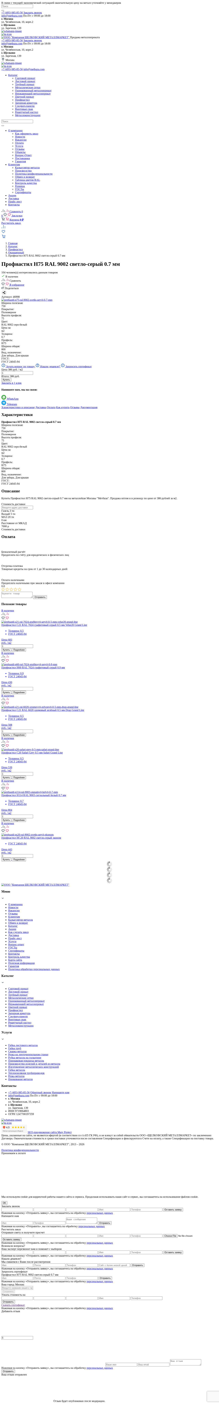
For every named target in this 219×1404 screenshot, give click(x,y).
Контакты (14, 953)
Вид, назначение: (11, 352)
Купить (6, 379)
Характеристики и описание (18, 407)
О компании (15, 904)
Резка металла (16, 1076)
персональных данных (100, 1212)
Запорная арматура (19, 1013)
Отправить (40, 597)
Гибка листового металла (23, 1045)
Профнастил (15, 1010)
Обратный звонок (40, 1092)
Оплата (51, 407)
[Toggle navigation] (2, 125)
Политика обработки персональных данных (34, 969)
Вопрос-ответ (16, 944)
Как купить (62, 407)
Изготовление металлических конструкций (33, 1066)
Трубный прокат (18, 994)
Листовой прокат (18, 991)
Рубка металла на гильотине (24, 1057)
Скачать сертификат (13, 1305)
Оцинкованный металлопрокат (26, 1000)
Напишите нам (60, 1092)
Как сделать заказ (18, 932)
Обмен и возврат (18, 922)
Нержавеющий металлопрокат (26, 1004)
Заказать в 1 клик (11, 383)
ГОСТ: (5, 358)
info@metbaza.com (11, 15)
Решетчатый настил (19, 1022)
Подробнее (19, 650)
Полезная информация (21, 963)
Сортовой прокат (18, 988)
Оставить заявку (173, 1209)
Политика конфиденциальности (20, 1150)
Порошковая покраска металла (26, 1060)
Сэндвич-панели (18, 1016)
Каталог (13, 926)
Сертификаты (16, 950)
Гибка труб (14, 1048)
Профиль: (7, 340)
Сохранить (8, 1291)
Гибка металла (16, 1069)
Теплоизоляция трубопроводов (26, 1073)
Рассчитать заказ (11, 223)
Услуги (12, 941)
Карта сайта (15, 959)
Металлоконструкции (21, 1025)
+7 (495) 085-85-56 (12, 12)
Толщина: (7, 333)
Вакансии (14, 910)
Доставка (40, 407)
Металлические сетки (21, 997)
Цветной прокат (17, 1007)
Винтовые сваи (17, 1019)
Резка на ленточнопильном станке (28, 1054)
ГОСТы (12, 947)
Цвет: (4, 321)
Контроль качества (19, 956)
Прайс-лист (15, 938)
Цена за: (6, 327)
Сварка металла (17, 1051)
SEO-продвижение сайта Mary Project (50, 1132)
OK (4, 1203)
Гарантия (13, 966)
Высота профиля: (11, 315)
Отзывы (75, 407)
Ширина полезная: (12, 303)
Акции (12, 929)
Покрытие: (7, 309)
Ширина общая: (10, 346)
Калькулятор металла (20, 919)
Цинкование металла (20, 1079)
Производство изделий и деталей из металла (34, 1063)
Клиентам (14, 916)
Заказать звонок (32, 12)
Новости (13, 907)
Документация (88, 407)
